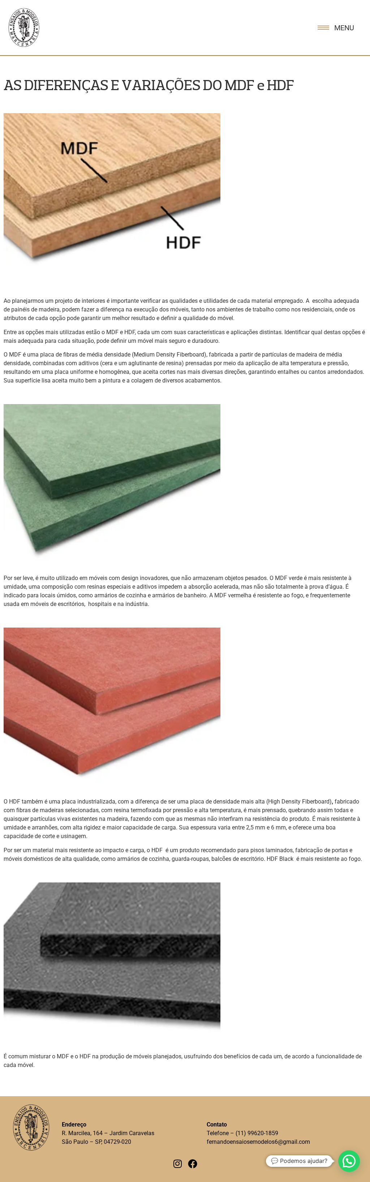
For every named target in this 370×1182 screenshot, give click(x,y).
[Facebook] (192, 1163)
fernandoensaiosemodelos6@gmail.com (258, 1141)
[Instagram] (177, 1163)
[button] (349, 1161)
